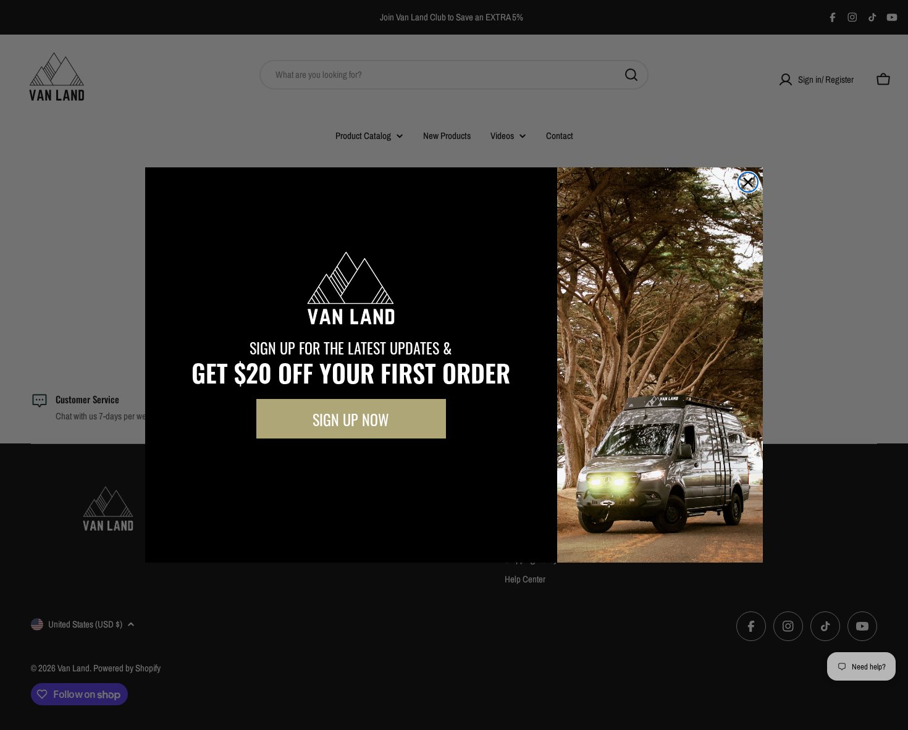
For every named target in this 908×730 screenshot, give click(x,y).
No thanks (351, 466)
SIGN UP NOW (351, 418)
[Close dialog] (748, 182)
